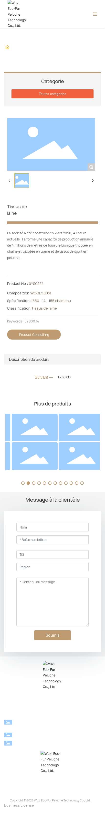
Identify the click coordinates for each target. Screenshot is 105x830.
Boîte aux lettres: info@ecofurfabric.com (58, 742)
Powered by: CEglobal (52, 816)
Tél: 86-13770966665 (58, 734)
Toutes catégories (52, 94)
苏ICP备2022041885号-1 (52, 810)
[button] (23, 483)
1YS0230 (64, 377)
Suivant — (44, 377)
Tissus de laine (20, 52)
